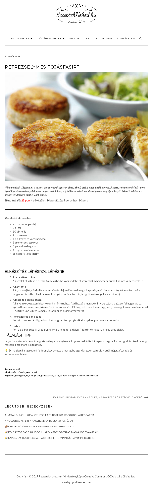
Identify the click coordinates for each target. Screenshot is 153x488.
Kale (64, 482)
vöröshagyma (71, 375)
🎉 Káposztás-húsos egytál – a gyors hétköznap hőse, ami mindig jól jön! (51, 437)
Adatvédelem (126, 38)
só (55, 375)
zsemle (81, 375)
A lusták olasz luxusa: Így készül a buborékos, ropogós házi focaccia (49, 414)
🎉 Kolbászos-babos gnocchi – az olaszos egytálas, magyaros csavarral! (51, 432)
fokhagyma (20, 375)
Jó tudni (91, 38)
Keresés (107, 38)
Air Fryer (75, 38)
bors (12, 375)
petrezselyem (47, 375)
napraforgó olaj (33, 375)
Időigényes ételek (49, 38)
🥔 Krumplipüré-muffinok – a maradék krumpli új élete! (40, 426)
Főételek (22, 372)
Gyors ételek (20, 38)
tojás (62, 375)
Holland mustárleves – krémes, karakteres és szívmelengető (97, 397)
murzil (16, 369)
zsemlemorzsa (91, 375)
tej (58, 375)
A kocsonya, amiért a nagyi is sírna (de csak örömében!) (40, 420)
